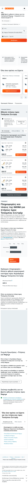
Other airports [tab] (18, 421)
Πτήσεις (11, 457)
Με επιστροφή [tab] (5, 131)
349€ (2, 14)
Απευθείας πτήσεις (8, 443)
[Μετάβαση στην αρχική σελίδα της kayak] (9, 8)
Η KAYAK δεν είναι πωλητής (9, 475)
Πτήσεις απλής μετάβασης (10, 441)
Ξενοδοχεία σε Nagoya (9, 435)
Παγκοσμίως (17, 457)
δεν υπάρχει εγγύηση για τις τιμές (9, 471)
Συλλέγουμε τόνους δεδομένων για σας (13, 478)
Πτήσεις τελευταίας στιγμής (10, 437)
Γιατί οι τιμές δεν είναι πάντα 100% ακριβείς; (11, 480)
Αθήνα (2, 239)
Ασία (23, 457)
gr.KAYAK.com (5, 457)
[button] (2, 8)
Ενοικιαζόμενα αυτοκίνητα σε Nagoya (13, 433)
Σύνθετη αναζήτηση (8, 439)
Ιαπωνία (13, 458)
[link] (14, 260)
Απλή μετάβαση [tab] (16, 131)
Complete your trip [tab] (7, 421)
